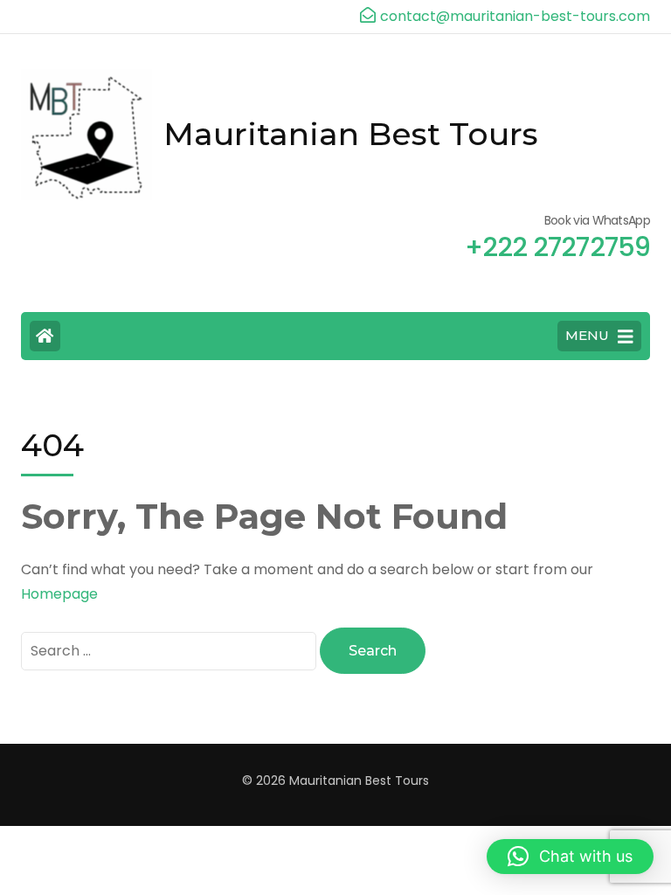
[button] (570, 856)
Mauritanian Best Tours (350, 133)
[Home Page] (45, 336)
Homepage (59, 594)
